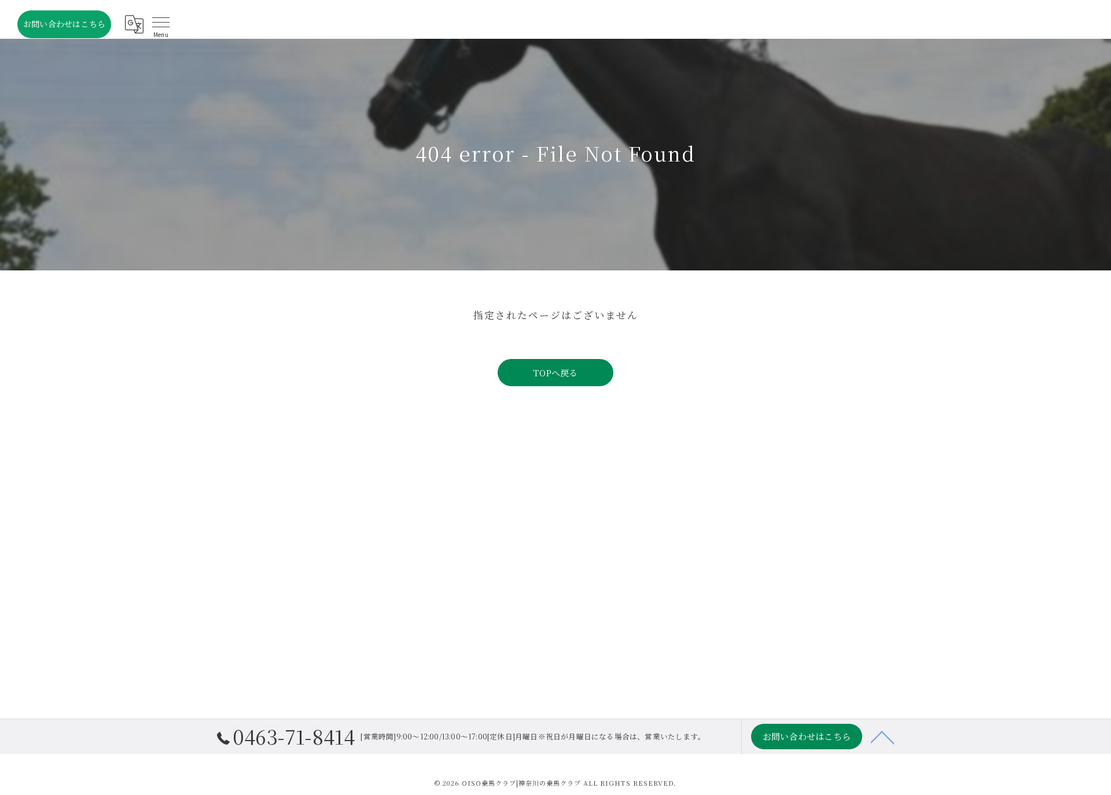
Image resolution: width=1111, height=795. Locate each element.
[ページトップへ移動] (882, 736)
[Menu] (160, 24)
